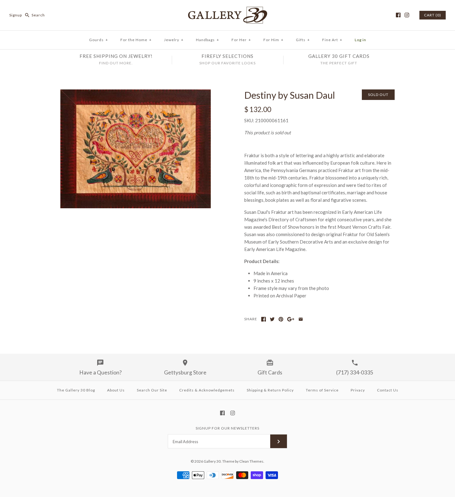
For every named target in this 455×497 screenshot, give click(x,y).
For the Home (136, 39)
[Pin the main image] (281, 319)
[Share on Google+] (290, 319)
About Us (116, 390)
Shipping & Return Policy (270, 390)
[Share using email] (300, 319)
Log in (360, 39)
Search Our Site (152, 390)
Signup (15, 15)
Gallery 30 (212, 461)
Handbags (207, 39)
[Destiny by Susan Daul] (135, 93)
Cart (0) (432, 15)
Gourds (98, 39)
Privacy (358, 390)
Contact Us (387, 390)
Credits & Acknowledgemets (207, 390)
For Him (273, 39)
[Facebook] (398, 15)
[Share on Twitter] (272, 319)
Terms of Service (322, 390)
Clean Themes (251, 461)
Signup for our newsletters (227, 428)
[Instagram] (407, 15)
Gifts (303, 39)
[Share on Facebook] (263, 319)
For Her (241, 39)
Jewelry (174, 39)
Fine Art (332, 39)
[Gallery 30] (227, 10)
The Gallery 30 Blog (76, 390)
